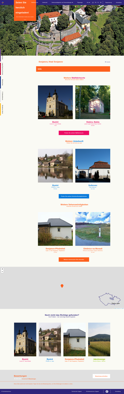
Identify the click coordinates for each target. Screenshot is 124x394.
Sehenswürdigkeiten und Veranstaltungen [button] (62, 2)
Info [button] (88, 2)
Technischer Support (77, 391)
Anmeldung (118, 2)
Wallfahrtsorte (34, 2)
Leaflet (115, 308)
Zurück (108, 62)
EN (95, 2)
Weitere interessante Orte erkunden (74, 259)
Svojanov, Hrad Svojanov (51, 62)
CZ (93, 2)
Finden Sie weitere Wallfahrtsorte (73, 133)
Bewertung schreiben (101, 376)
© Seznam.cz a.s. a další (120, 308)
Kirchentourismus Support (92, 391)
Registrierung (108, 2)
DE (101, 2)
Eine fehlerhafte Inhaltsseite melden (25, 16)
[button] (62, 286)
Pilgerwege (80, 2)
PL (98, 2)
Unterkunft (44, 2)
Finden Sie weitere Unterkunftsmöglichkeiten (74, 196)
